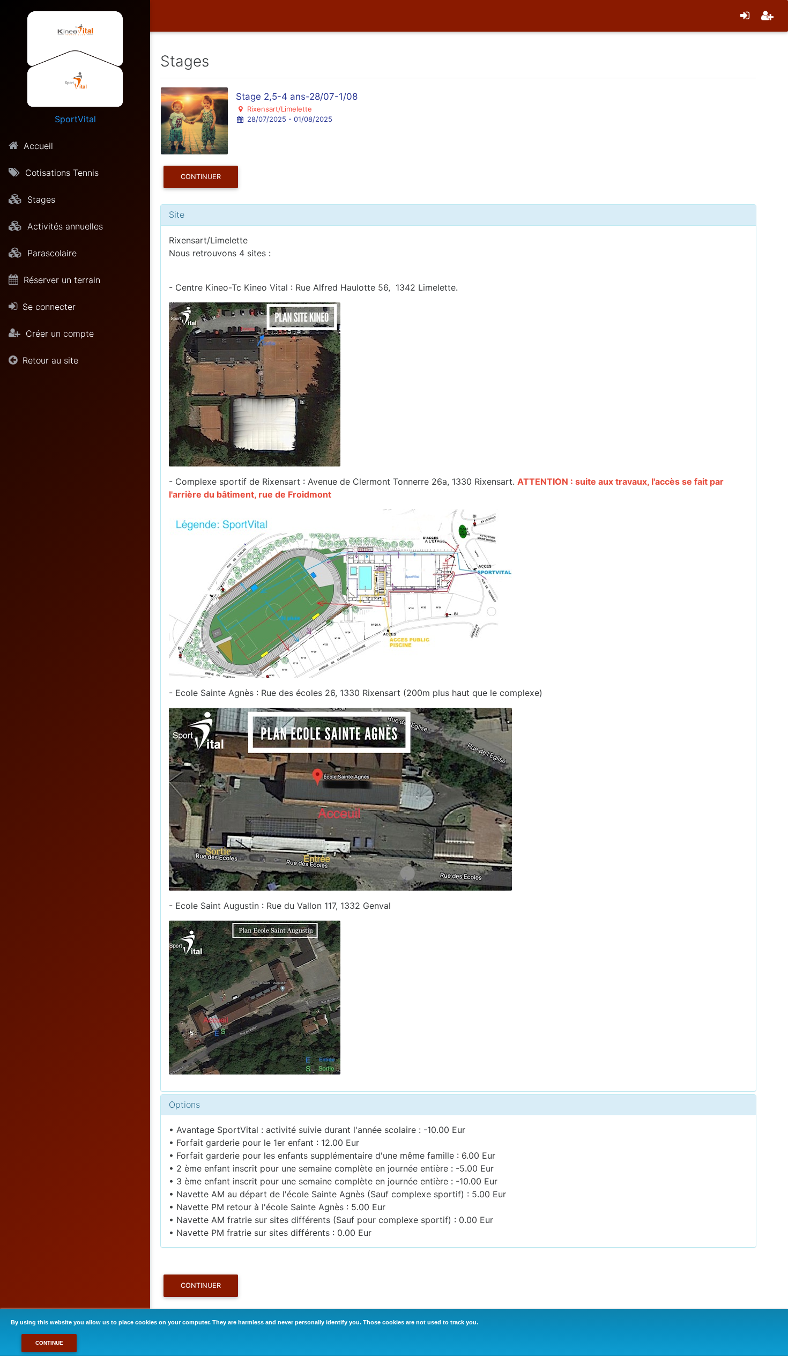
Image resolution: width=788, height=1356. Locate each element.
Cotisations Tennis (61, 172)
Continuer (201, 177)
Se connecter (48, 306)
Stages (40, 199)
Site (176, 214)
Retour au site (49, 360)
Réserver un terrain (60, 280)
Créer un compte (58, 333)
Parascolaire (51, 253)
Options (184, 1104)
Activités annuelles (64, 226)
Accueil (37, 145)
